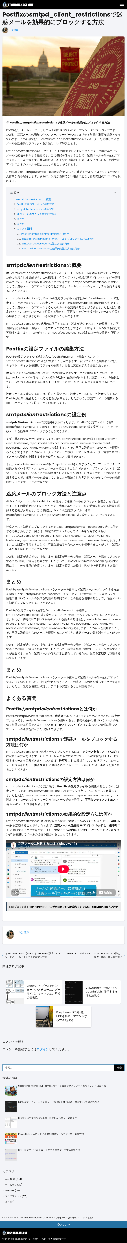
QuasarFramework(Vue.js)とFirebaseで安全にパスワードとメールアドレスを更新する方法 (33, 955)
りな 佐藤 (14, 29)
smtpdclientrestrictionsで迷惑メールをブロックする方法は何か (58, 239)
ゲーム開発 (11, 1184)
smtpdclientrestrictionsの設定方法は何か (46, 243)
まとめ (20, 219)
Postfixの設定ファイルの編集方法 (35, 204)
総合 (7, 1202)
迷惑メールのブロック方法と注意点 (37, 214)
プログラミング (13, 1196)
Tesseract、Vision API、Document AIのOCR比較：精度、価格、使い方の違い (94, 955)
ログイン (43, 1049)
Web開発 (10, 1179)
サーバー (9, 1190)
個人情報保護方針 (57, 1238)
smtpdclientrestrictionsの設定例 (35, 209)
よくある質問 (24, 228)
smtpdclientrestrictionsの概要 (33, 199)
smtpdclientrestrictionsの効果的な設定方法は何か (51, 248)
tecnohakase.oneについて (16, 1238)
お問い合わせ (39, 1238)
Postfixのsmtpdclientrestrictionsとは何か (45, 234)
